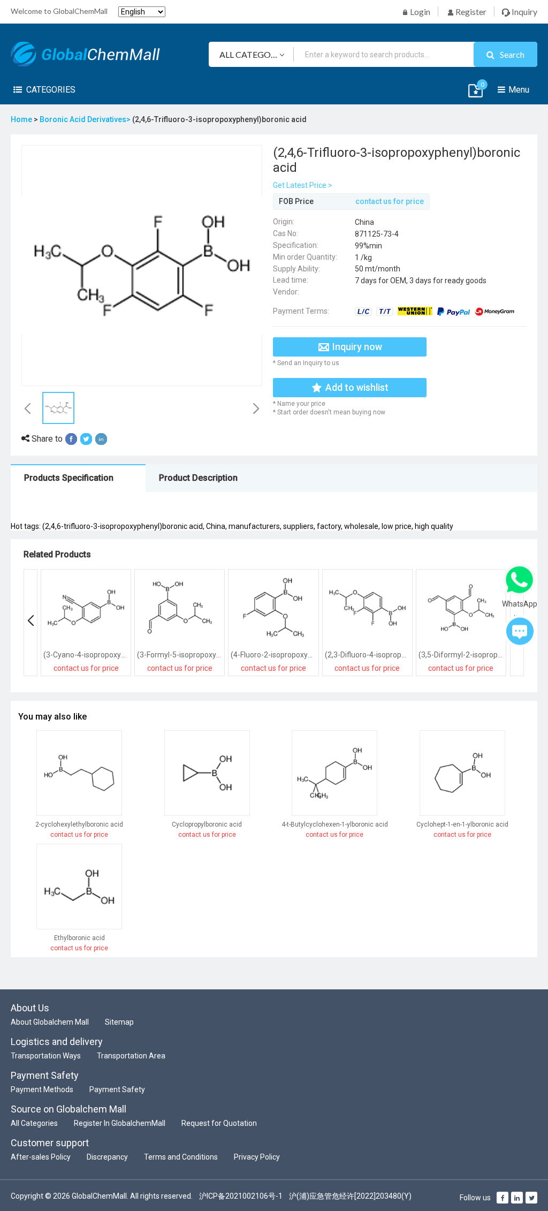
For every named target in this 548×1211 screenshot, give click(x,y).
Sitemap (119, 1022)
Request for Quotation (219, 1123)
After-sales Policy (41, 1157)
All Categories (34, 1123)
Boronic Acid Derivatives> (86, 119)
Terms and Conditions (181, 1157)
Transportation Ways (46, 1055)
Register (470, 11)
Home (21, 119)
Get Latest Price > (302, 185)
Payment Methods (42, 1089)
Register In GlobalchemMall (119, 1123)
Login (419, 11)
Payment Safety (117, 1089)
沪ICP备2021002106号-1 (241, 1196)
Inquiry (523, 11)
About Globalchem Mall (50, 1022)
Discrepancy (107, 1157)
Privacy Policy (257, 1157)
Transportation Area (131, 1055)
